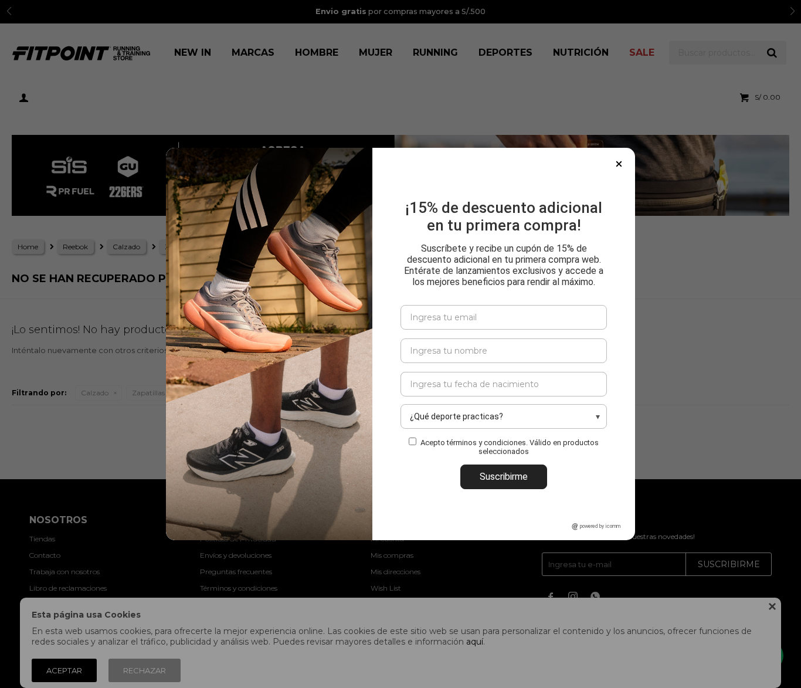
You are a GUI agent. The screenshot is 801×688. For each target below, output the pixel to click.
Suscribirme (504, 476)
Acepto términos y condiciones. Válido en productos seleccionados (509, 447)
